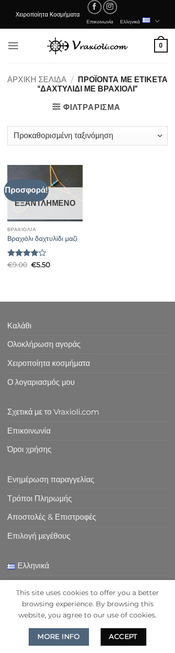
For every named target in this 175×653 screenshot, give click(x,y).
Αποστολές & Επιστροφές (51, 517)
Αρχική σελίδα (37, 79)
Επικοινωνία (100, 21)
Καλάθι (19, 325)
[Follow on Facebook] (95, 7)
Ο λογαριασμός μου (41, 382)
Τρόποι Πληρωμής (39, 498)
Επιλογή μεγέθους (38, 536)
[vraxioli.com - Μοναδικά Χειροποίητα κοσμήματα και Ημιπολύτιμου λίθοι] (87, 45)
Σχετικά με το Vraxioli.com (53, 412)
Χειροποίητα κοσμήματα (48, 363)
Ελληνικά (130, 21)
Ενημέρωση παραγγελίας (50, 479)
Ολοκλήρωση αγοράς (44, 344)
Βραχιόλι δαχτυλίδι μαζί (42, 238)
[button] (13, 45)
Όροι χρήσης (29, 449)
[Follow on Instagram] (110, 7)
